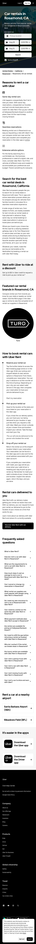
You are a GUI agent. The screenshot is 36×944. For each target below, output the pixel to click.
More (6, 28)
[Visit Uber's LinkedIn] (3, 905)
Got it (30, 939)
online (27, 140)
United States (7, 71)
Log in (20, 3)
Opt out (21, 939)
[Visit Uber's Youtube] (8, 905)
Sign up (27, 3)
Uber (4, 3)
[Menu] (33, 3)
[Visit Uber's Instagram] (13, 905)
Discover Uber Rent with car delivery (15, 526)
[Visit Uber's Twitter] (18, 905)
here (24, 933)
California (18, 71)
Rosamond (6, 74)
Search (18, 55)
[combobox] (20, 36)
